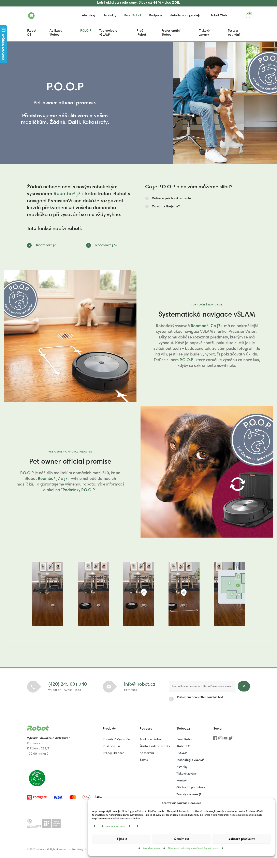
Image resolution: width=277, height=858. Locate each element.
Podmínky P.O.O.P (79, 490)
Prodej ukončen (114, 753)
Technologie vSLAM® (108, 32)
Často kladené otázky (155, 746)
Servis (144, 760)
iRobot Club (218, 15)
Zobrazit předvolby (242, 839)
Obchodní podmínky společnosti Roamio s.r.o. (193, 848)
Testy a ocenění (234, 32)
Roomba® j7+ (69, 194)
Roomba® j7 (46, 245)
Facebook (215, 739)
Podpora (155, 15)
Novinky (181, 766)
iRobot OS (31, 32)
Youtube (225, 739)
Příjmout (121, 839)
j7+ (220, 326)
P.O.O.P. (186, 360)
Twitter (231, 739)
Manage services (115, 826)
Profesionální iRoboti (170, 32)
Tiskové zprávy (204, 32)
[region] (138, 594)
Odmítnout (181, 839)
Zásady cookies (151, 848)
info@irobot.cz (139, 684)
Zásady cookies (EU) (190, 794)
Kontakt (181, 780)
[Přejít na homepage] (47, 15)
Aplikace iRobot (55, 32)
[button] (168, 198)
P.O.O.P (85, 30)
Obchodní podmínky (190, 787)
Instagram (220, 739)
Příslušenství (111, 746)
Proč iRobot (132, 15)
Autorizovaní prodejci (186, 15)
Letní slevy (88, 15)
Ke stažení (147, 753)
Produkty (109, 15)
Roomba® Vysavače (116, 739)
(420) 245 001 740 (67, 684)
